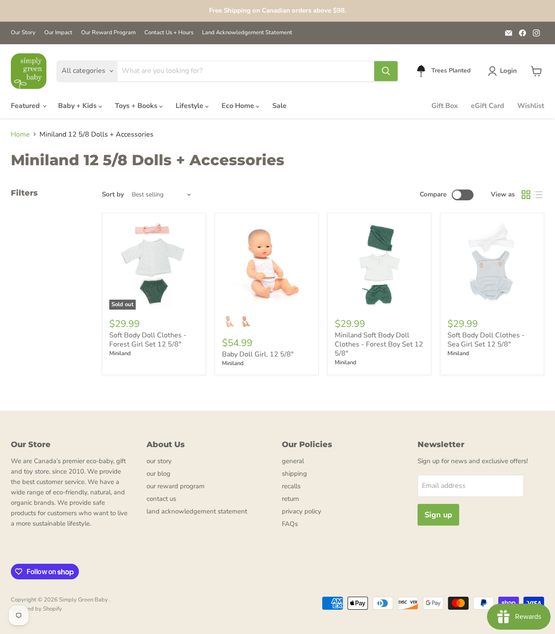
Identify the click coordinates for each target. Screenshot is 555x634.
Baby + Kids (78, 106)
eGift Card (487, 106)
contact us (161, 498)
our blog (158, 473)
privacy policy (301, 511)
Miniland (120, 353)
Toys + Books (137, 106)
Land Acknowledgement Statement (247, 32)
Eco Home (239, 106)
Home (20, 134)
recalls (291, 486)
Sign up (438, 515)
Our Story (23, 32)
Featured (26, 106)
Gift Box (444, 106)
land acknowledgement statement (197, 511)
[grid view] (526, 195)
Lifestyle (190, 106)
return (290, 498)
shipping (294, 473)
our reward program (176, 486)
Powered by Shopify (36, 609)
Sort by (113, 194)
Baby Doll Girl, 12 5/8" (258, 354)
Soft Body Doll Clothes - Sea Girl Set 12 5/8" (486, 339)
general (293, 461)
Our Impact (58, 32)
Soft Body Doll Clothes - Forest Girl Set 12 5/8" (147, 339)
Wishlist (530, 106)
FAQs (290, 524)
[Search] (386, 71)
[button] (504, 71)
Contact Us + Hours (168, 32)
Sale (279, 106)
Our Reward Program (108, 32)
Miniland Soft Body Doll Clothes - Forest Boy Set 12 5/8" (379, 344)
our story (159, 461)
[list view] (538, 195)
